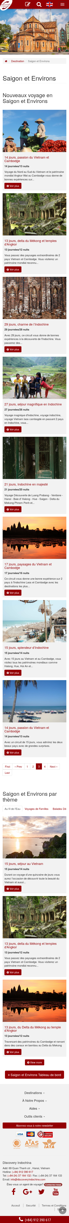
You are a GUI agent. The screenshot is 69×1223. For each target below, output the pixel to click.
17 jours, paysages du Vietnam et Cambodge (28, 566)
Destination (17, 61)
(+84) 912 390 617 (37, 1220)
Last (7, 772)
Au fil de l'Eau (12, 809)
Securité (31, 1205)
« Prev (18, 766)
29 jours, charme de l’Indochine (26, 324)
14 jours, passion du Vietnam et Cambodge (26, 159)
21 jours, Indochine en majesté (26, 484)
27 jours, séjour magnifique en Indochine (33, 404)
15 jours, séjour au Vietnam (23, 863)
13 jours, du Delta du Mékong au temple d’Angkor (32, 1029)
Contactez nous (53, 1184)
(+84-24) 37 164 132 (19, 1175)
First (7, 766)
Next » (54, 766)
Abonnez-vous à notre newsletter (34, 1125)
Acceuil (15, 1205)
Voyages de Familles (36, 809)
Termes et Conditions (54, 1205)
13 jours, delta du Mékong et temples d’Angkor (30, 242)
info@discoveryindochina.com (28, 1179)
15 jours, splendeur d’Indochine (26, 647)
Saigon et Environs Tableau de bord (35, 1074)
